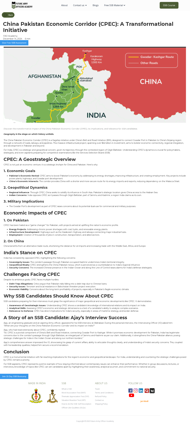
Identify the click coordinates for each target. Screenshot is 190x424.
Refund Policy (101, 396)
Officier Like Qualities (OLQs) (73, 407)
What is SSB (67, 389)
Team (97, 389)
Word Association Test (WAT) (74, 392)
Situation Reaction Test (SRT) (74, 400)
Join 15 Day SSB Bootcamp (14, 376)
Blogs (96, 5)
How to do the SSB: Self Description (76, 404)
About (64, 5)
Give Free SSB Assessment (14, 43)
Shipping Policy (101, 404)
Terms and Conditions (104, 392)
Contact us (99, 400)
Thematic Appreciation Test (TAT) (75, 396)
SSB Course (169, 5)
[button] (80, 5)
